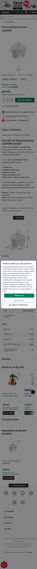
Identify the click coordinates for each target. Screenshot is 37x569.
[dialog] (18, 284)
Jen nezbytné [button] (19, 300)
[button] (18, 305)
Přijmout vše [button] (19, 295)
